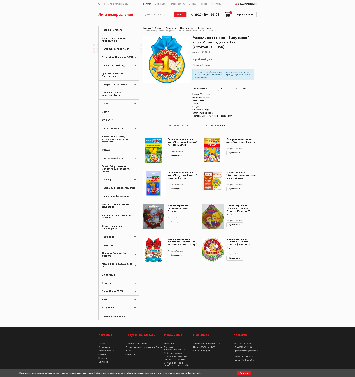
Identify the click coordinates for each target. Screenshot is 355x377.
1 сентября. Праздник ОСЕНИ (118, 57)
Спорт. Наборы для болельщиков (112, 227)
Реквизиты (169, 343)
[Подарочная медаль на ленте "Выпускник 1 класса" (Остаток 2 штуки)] (153, 150)
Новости (204, 4)
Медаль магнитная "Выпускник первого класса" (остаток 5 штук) (241, 175)
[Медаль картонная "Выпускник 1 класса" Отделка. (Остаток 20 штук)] (212, 216)
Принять (244, 373)
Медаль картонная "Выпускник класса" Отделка (178, 209)
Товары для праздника (114, 84)
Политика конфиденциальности (174, 348)
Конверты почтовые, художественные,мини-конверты (115, 139)
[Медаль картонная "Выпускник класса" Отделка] (153, 216)
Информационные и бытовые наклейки (118, 216)
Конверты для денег (113, 128)
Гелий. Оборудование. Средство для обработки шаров (116, 169)
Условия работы (177, 4)
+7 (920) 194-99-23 (243, 343)
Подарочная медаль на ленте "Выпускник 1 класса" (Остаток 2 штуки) (182, 142)
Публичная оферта (173, 353)
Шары (105, 103)
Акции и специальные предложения (114, 39)
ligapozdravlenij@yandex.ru (246, 351)
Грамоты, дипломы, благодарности (113, 75)
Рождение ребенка (113, 158)
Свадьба (107, 150)
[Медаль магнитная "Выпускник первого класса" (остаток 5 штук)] (212, 183)
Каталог (147, 4)
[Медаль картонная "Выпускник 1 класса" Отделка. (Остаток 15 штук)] (212, 250)
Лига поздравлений (115, 14)
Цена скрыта (176, 155)
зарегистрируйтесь (233, 72)
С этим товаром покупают (215, 125)
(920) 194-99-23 (207, 14)
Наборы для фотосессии (115, 196)
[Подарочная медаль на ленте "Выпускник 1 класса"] (212, 150)
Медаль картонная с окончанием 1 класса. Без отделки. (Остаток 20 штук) (182, 242)
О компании (160, 4)
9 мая (105, 299)
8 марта (106, 283)
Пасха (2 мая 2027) (112, 291)
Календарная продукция (115, 49)
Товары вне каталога (113, 316)
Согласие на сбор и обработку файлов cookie (176, 364)
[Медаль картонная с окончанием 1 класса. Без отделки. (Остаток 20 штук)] (153, 250)
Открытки (107, 120)
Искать (180, 15)
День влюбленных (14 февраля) (114, 254)
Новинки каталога (112, 30)
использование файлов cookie (187, 373)
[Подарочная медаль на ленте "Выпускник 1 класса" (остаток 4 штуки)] (153, 183)
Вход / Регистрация (247, 4)
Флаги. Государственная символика (115, 205)
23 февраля (108, 274)
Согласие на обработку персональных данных (175, 358)
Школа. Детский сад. (113, 65)
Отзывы (192, 4)
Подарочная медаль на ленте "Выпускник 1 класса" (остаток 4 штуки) (182, 175)
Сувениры (107, 179)
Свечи (105, 111)
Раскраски (108, 237)
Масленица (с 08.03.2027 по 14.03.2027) (117, 265)
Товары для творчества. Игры (118, 188)
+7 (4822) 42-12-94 (243, 347)
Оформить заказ (245, 14)
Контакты (216, 4)
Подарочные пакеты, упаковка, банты (113, 93)
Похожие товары (178, 125)
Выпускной (108, 307)
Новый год (108, 245)
